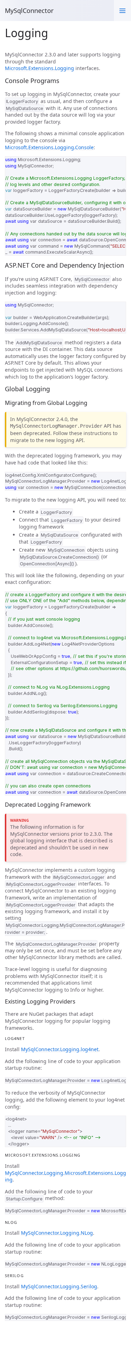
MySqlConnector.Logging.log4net (60, 1049)
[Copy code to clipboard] (118, 163)
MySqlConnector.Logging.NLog (57, 1232)
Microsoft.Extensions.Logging (39, 68)
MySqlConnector (29, 10)
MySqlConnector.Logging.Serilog (59, 1286)
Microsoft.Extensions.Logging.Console (49, 147)
